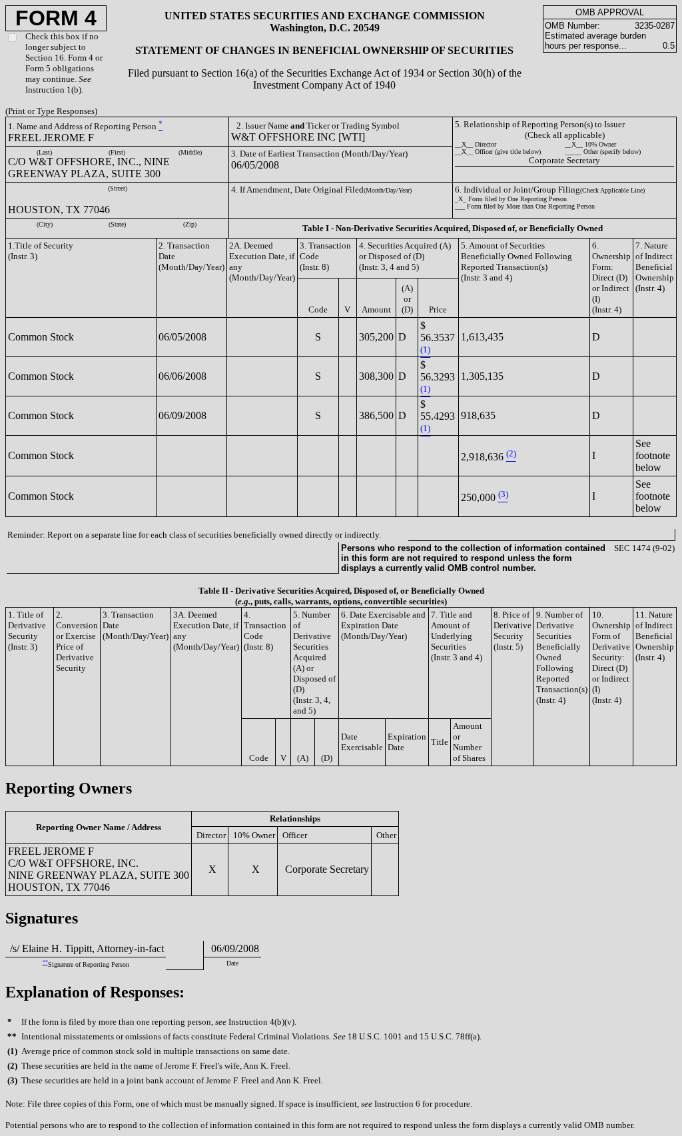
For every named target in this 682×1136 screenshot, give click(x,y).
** (45, 962)
